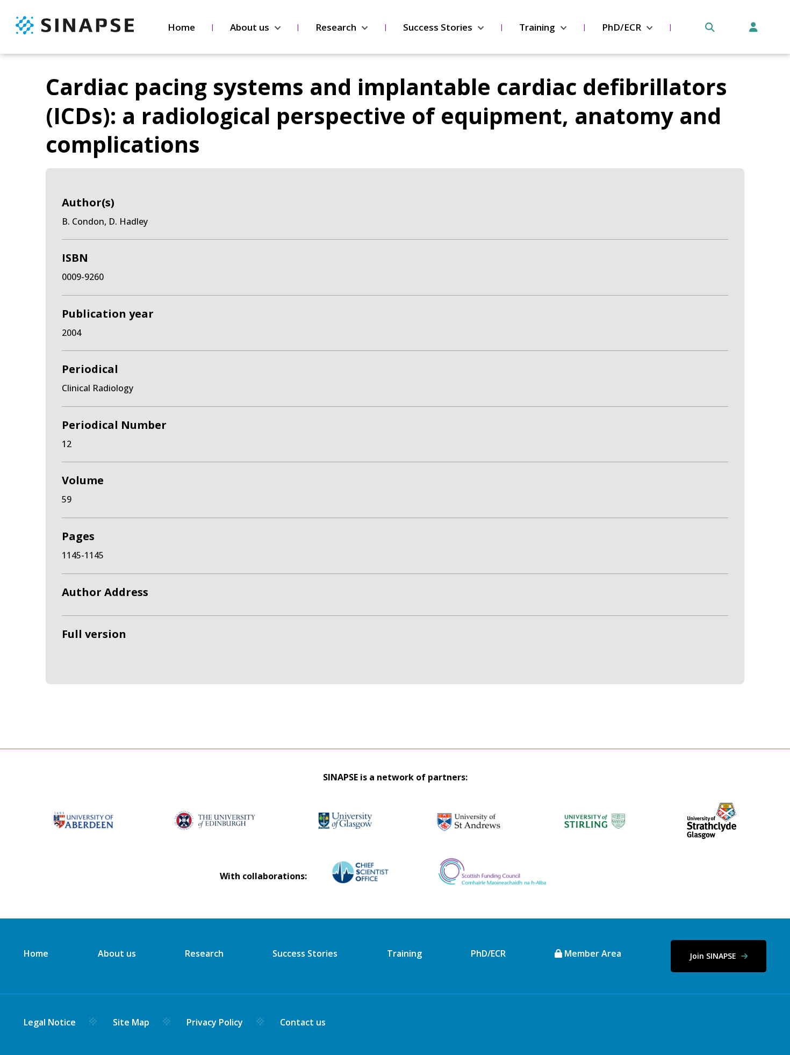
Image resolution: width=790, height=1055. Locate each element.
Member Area (591, 953)
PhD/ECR (621, 27)
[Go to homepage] (75, 31)
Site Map (131, 1022)
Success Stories (437, 27)
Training (537, 27)
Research (335, 27)
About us (249, 27)
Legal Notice (50, 1022)
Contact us (303, 1022)
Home (181, 27)
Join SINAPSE (714, 956)
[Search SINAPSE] (710, 27)
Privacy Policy (214, 1022)
